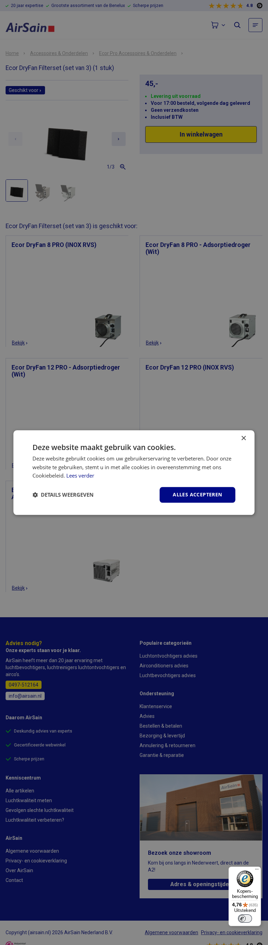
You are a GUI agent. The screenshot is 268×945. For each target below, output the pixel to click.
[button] (63, 495)
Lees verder (80, 475)
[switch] (245, 918)
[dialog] (133, 472)
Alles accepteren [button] (197, 494)
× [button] (243, 438)
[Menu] (257, 871)
